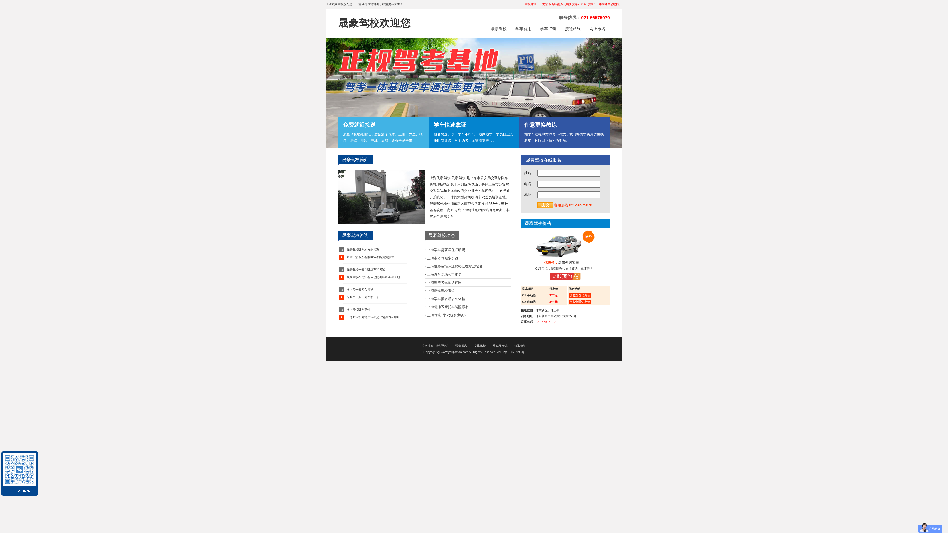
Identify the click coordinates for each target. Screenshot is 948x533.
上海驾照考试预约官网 (444, 283)
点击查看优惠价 (579, 295)
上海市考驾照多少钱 (442, 258)
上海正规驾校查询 (441, 291)
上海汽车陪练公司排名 (444, 274)
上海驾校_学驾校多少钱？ (447, 315)
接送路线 (573, 29)
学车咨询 (548, 29)
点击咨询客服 (568, 262)
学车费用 (523, 29)
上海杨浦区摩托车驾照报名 (448, 307)
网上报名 (597, 29)
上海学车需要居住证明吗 (446, 250)
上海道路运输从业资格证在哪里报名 (454, 266)
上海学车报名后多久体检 (446, 299)
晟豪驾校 (499, 29)
